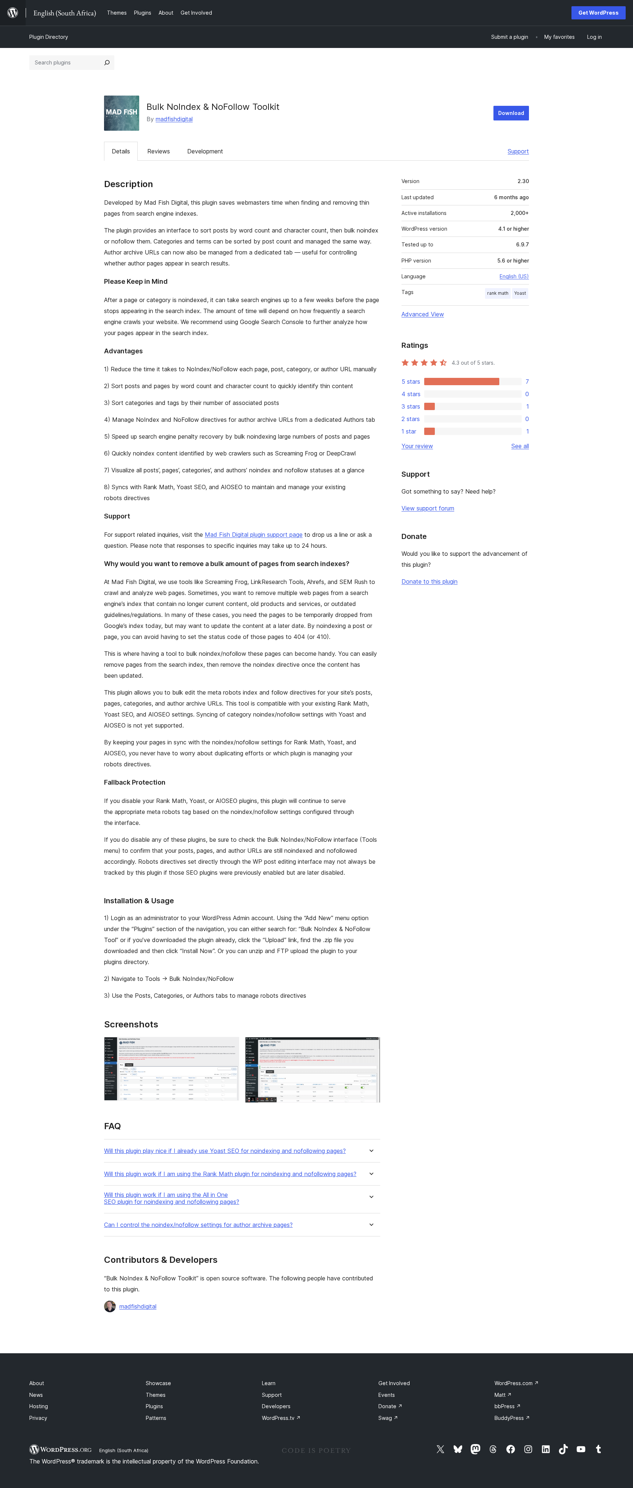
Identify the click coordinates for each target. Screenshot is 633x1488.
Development (205, 151)
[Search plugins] (107, 62)
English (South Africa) (123, 1450)
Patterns (156, 1418)
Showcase (158, 1383)
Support (518, 151)
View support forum (427, 508)
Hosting (38, 1406)
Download (511, 113)
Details (121, 151)
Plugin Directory (48, 37)
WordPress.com (517, 1383)
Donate (390, 1406)
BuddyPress (512, 1418)
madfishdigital (174, 119)
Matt (503, 1395)
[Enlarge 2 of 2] (370, 1046)
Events (386, 1395)
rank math (497, 293)
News (36, 1395)
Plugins (154, 1406)
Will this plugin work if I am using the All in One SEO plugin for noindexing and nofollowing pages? (171, 1198)
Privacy (38, 1418)
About (36, 1383)
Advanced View (422, 314)
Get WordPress (598, 13)
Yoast (520, 293)
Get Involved (394, 1383)
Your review (417, 446)
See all (520, 446)
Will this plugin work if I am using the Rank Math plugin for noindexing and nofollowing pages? (230, 1174)
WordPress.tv (281, 1418)
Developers (276, 1406)
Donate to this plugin (429, 581)
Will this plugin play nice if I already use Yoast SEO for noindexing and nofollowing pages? (225, 1150)
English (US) (514, 276)
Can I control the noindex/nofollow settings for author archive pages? (198, 1224)
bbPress (508, 1406)
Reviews (158, 151)
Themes (156, 1395)
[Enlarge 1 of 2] (229, 1046)
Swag (388, 1418)
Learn (268, 1383)
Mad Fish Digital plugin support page (254, 534)
